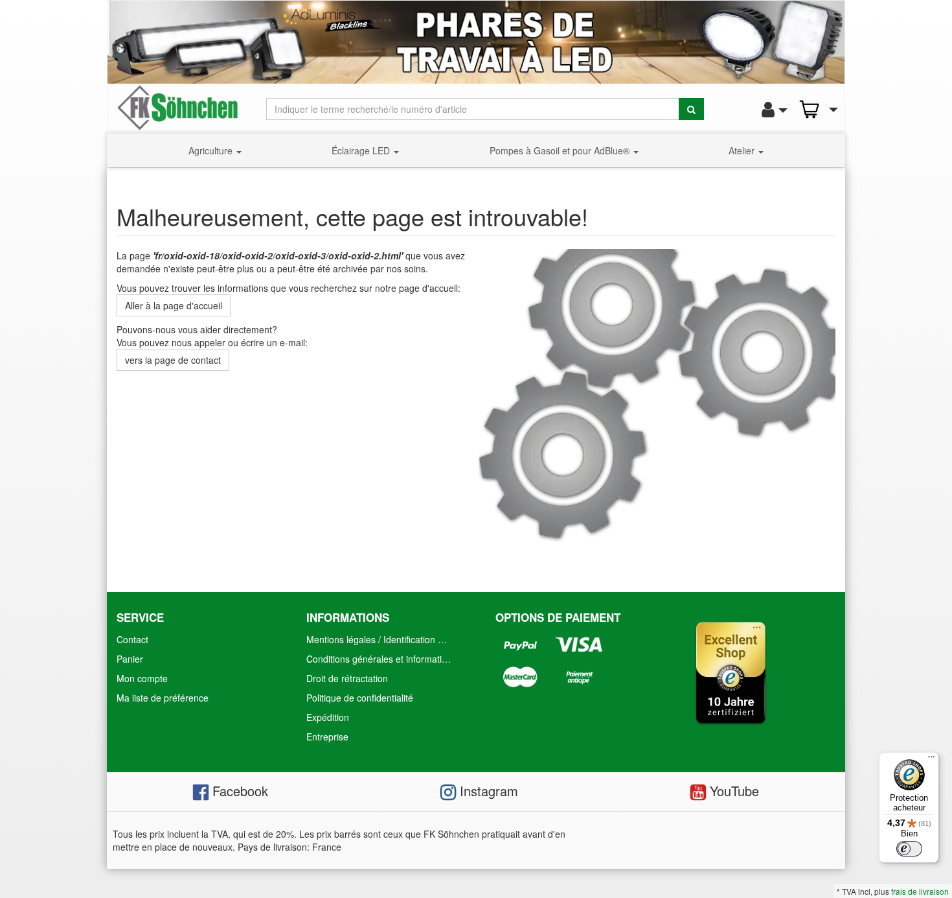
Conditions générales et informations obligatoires (381, 658)
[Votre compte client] (770, 109)
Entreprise (327, 736)
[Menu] (931, 760)
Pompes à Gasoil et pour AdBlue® (561, 150)
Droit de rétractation (347, 678)
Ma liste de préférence (163, 697)
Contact (132, 639)
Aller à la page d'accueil (173, 305)
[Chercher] (691, 109)
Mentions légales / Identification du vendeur (381, 639)
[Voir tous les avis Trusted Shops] (730, 671)
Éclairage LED (362, 150)
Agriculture (211, 150)
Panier (130, 658)
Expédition (327, 717)
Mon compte (142, 678)
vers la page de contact (173, 359)
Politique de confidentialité (359, 697)
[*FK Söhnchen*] (177, 106)
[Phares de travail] (476, 42)
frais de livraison (920, 891)
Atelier (743, 150)
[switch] (909, 849)
